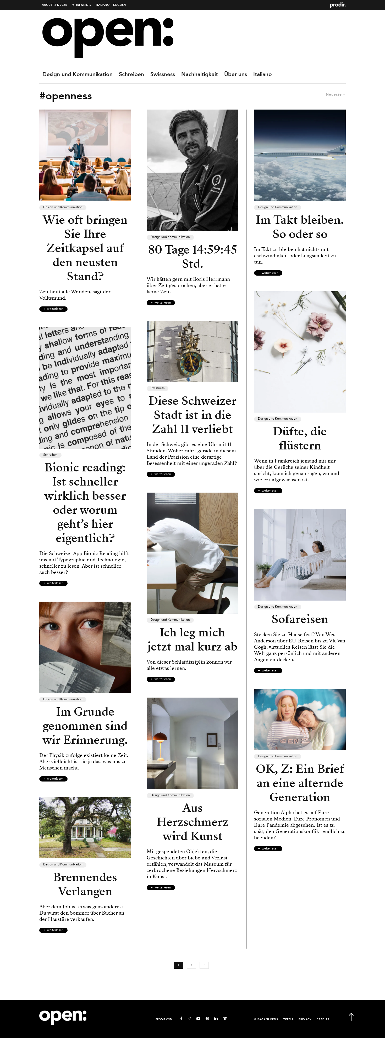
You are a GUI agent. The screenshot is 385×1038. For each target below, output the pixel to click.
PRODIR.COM (164, 1019)
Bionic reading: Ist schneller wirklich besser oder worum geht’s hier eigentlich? (85, 502)
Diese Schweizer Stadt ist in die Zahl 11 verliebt (192, 415)
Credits (323, 1019)
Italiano (102, 5)
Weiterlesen (55, 309)
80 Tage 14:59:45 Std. (192, 257)
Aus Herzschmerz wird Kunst (192, 822)
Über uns (235, 74)
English (119, 5)
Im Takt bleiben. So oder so (300, 227)
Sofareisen (300, 619)
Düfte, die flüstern (300, 438)
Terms (288, 1019)
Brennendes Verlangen (85, 884)
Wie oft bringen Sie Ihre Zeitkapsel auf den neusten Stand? (85, 248)
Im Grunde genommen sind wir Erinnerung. (85, 726)
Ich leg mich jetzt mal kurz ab (192, 639)
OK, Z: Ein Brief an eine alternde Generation (300, 783)
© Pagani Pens (266, 1019)
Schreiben (131, 74)
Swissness (162, 74)
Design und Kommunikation (77, 74)
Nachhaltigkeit (199, 74)
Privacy (305, 1019)
